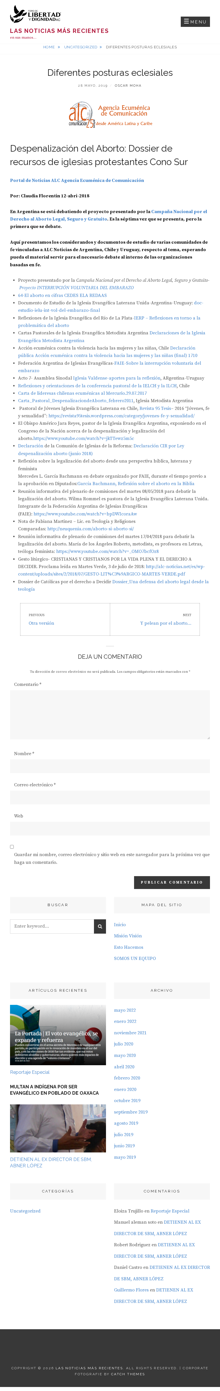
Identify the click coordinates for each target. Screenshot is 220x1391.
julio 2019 (123, 1135)
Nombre (24, 754)
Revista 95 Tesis (155, 408)
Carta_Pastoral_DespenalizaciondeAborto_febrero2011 (75, 401)
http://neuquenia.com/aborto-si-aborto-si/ (90, 529)
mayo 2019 (125, 1157)
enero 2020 (125, 1089)
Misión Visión (128, 936)
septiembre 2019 (131, 1112)
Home (49, 47)
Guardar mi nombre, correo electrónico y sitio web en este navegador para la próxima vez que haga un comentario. (112, 858)
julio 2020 (123, 1044)
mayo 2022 (125, 1010)
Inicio (120, 925)
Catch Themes (128, 1374)
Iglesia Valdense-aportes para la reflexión (116, 378)
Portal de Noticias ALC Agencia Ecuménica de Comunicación (77, 180)
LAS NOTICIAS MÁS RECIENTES (59, 30)
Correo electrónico (35, 785)
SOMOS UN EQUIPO (135, 958)
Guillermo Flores (131, 1290)
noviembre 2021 (130, 1033)
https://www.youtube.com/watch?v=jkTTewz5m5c (83, 438)
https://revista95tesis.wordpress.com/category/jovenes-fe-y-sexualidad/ (121, 416)
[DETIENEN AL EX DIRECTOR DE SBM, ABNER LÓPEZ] (58, 1128)
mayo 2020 (125, 1055)
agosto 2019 (126, 1123)
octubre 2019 (127, 1101)
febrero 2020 (127, 1078)
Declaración (30, 446)
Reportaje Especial (30, 1072)
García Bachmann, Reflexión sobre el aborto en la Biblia (136, 484)
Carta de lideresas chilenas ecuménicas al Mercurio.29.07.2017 (82, 393)
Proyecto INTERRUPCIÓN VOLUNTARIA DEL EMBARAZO (76, 288)
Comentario (27, 684)
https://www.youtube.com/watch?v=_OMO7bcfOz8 (107, 551)
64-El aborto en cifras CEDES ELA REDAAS (62, 295)
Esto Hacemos (128, 947)
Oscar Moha (128, 86)
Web (18, 816)
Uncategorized (81, 47)
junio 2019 (124, 1146)
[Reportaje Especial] (58, 1034)
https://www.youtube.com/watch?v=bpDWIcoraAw (85, 514)
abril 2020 (124, 1067)
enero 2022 (125, 1021)
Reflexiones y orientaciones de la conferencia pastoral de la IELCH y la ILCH (97, 386)
